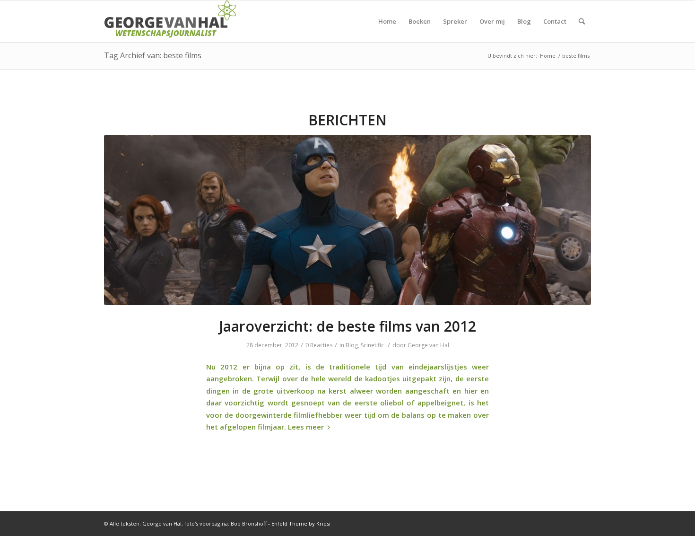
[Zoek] (582, 21)
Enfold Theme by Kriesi (300, 523)
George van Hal (428, 345)
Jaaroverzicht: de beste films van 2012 (347, 326)
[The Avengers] (347, 220)
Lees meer (306, 426)
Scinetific (372, 345)
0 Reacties (318, 345)
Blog (352, 345)
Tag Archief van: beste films (152, 55)
